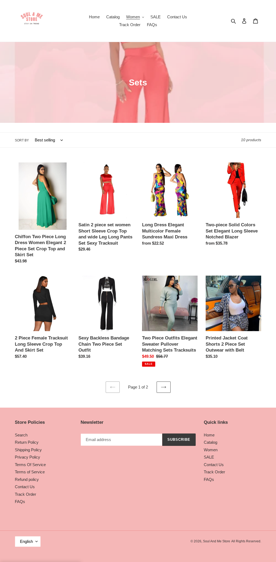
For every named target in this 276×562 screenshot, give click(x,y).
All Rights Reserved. (246, 541)
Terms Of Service (30, 464)
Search (21, 435)
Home (209, 435)
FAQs (20, 501)
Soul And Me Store (216, 541)
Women (211, 449)
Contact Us (25, 486)
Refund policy (27, 479)
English (26, 541)
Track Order (25, 494)
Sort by (22, 140)
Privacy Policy (27, 457)
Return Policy (27, 442)
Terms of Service (30, 472)
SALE (209, 457)
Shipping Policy (28, 449)
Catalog (210, 442)
